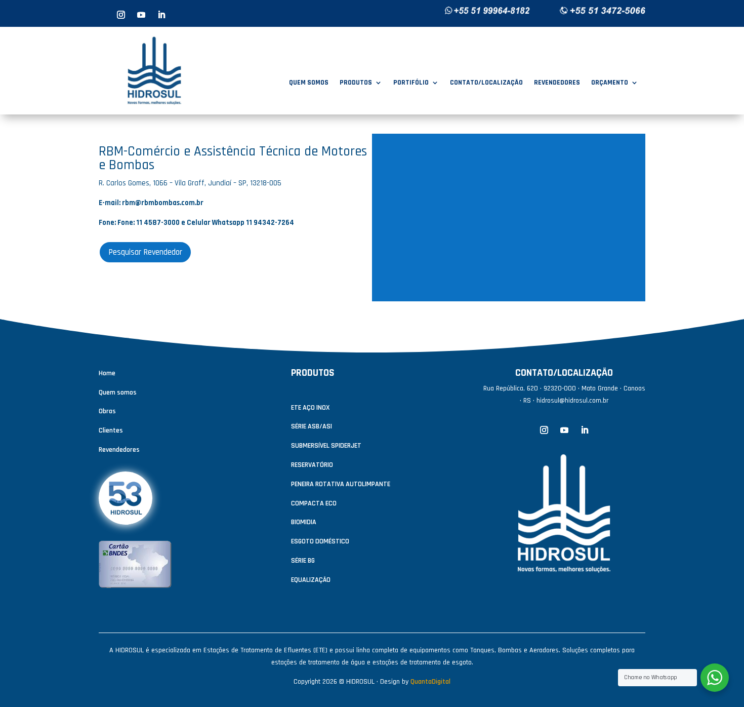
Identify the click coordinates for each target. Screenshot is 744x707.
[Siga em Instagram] (121, 15)
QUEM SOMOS (308, 83)
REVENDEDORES (557, 83)
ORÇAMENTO (609, 83)
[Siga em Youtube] (141, 15)
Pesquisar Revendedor (145, 252)
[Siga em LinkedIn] (161, 15)
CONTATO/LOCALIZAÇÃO (486, 83)
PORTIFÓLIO (411, 83)
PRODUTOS (356, 83)
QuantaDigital (430, 681)
